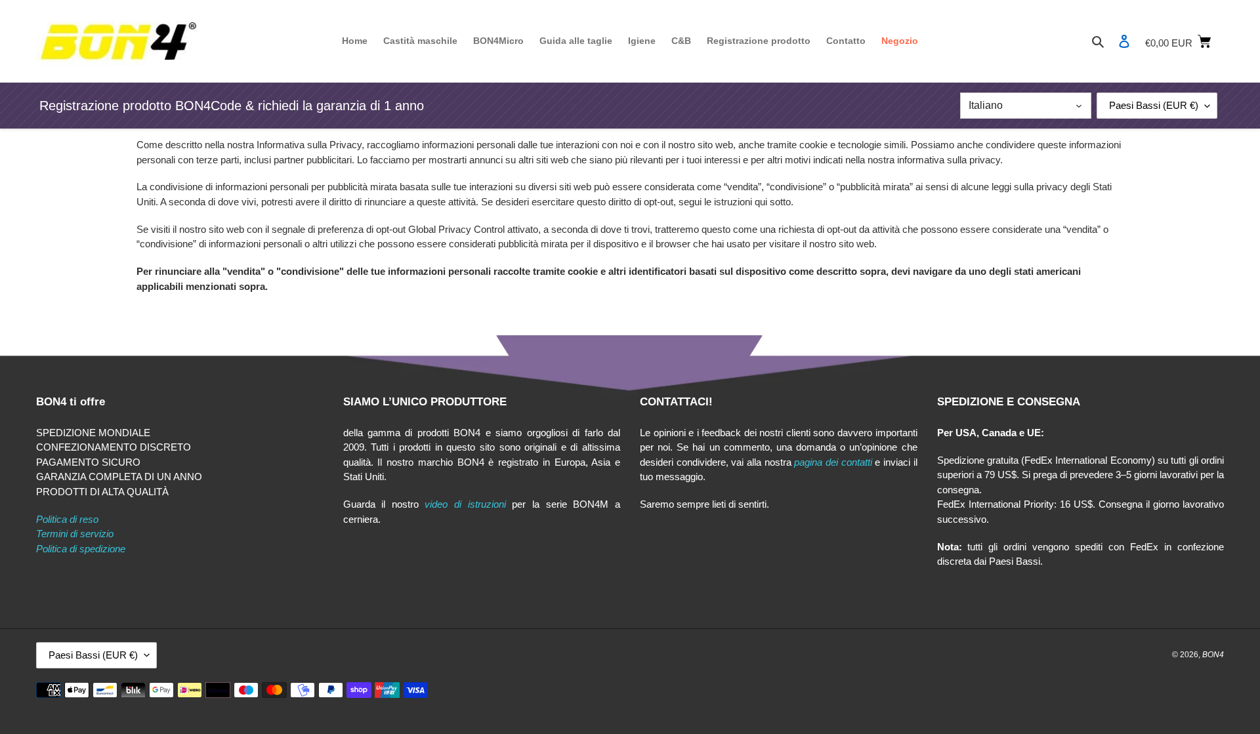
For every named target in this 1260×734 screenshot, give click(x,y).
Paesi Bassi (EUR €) (1153, 105)
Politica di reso (67, 519)
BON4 (1213, 654)
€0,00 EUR (1184, 40)
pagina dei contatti (833, 462)
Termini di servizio (75, 533)
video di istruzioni (465, 504)
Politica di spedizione (80, 548)
